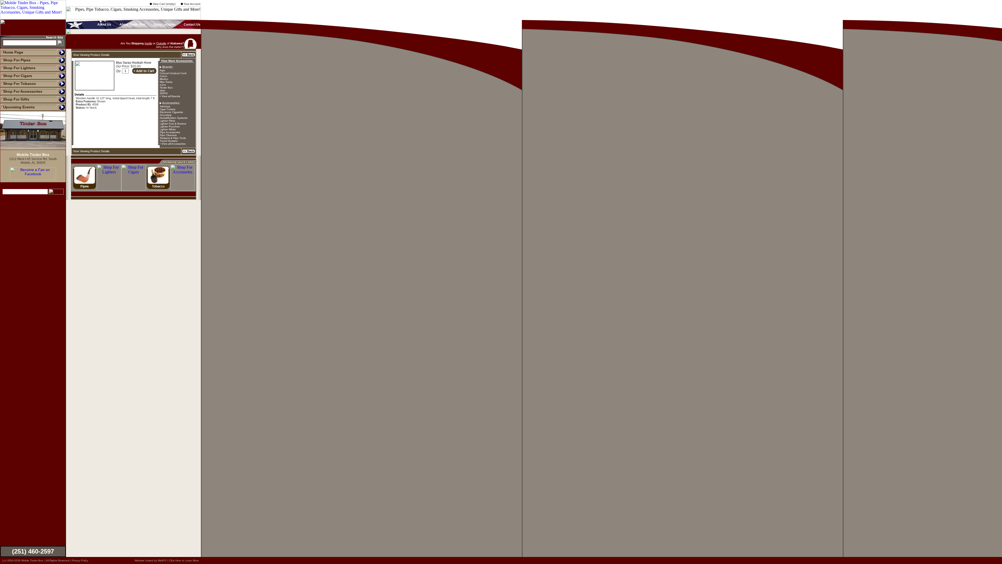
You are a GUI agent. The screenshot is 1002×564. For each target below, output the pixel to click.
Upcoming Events (19, 107)
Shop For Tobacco (19, 83)
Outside (161, 43)
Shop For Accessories (22, 91)
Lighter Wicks (168, 129)
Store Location (164, 24)
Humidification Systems (173, 117)
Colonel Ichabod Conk (173, 73)
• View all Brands (170, 96)
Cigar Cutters (167, 109)
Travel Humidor (169, 140)
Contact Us (191, 24)
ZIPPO (164, 93)
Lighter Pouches (170, 126)
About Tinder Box (132, 24)
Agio (162, 70)
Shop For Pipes (17, 60)
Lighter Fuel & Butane (173, 123)
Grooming (165, 115)
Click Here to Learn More (184, 560)
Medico (164, 79)
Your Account (191, 3)
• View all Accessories (173, 143)
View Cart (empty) (164, 3)
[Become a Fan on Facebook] (33, 178)
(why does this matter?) (170, 46)
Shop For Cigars (17, 76)
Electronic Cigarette (171, 112)
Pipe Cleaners (168, 135)
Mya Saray (166, 81)
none (163, 84)
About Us (104, 24)
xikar (162, 90)
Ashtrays (165, 106)
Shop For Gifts (16, 99)
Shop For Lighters (19, 68)
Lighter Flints (167, 120)
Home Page (13, 52)
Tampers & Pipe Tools (173, 138)
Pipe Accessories (170, 132)
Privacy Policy (80, 560)
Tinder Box (166, 87)
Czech (163, 76)
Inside (148, 43)
